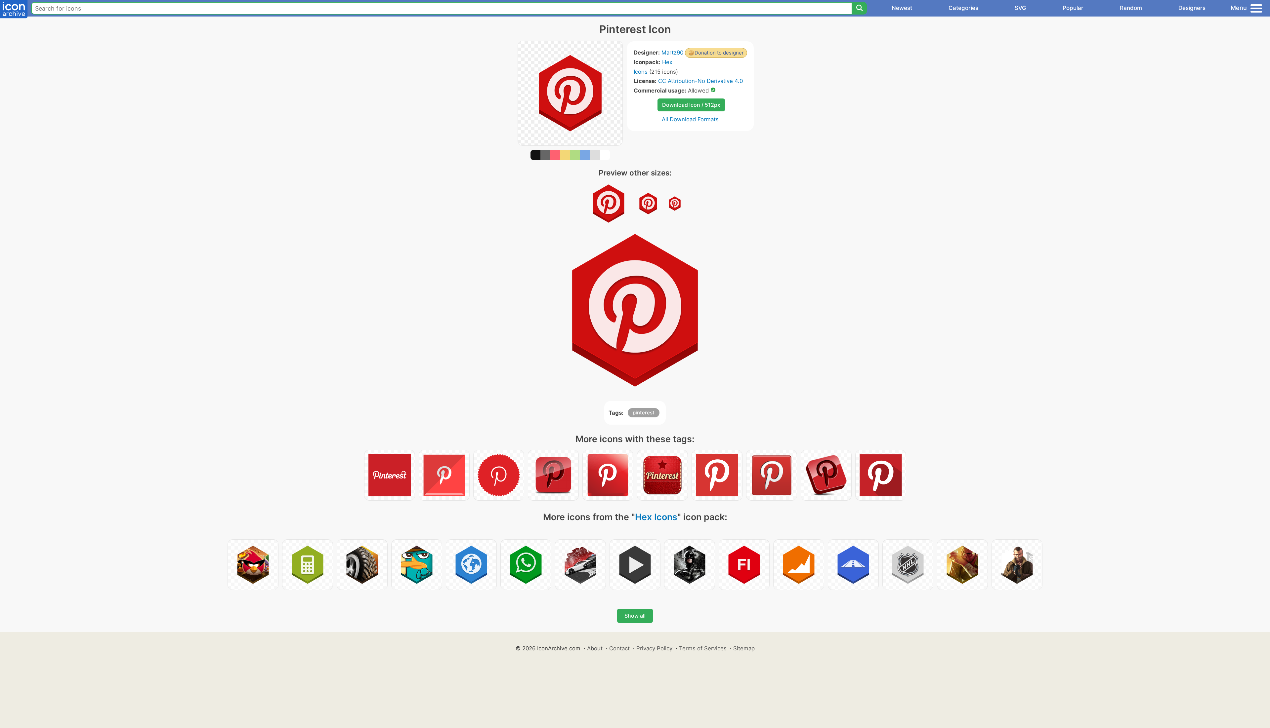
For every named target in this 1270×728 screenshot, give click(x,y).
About (595, 648)
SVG (1020, 8)
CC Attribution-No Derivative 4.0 (700, 81)
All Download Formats (690, 119)
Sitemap (744, 648)
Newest (902, 8)
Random (1131, 8)
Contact (619, 648)
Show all (635, 615)
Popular (1073, 8)
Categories (963, 8)
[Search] (859, 8)
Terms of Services (703, 648)
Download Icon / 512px (691, 104)
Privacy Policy (654, 648)
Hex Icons (656, 517)
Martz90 (672, 52)
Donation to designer (719, 53)
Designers (1192, 8)
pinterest (644, 412)
